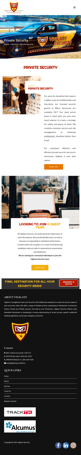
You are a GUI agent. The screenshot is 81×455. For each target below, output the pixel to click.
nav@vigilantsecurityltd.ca (15, 363)
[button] (53, 167)
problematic (49, 136)
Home (6, 376)
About (6, 381)
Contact (7, 396)
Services (7, 386)
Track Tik (7, 391)
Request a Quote (10, 401)
